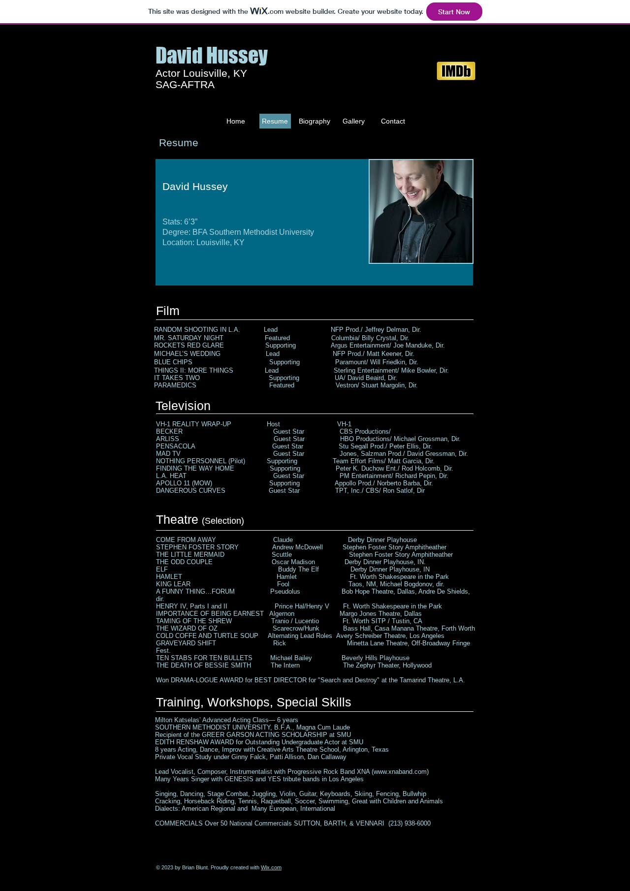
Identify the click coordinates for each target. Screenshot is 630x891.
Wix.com (271, 867)
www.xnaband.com (400, 771)
